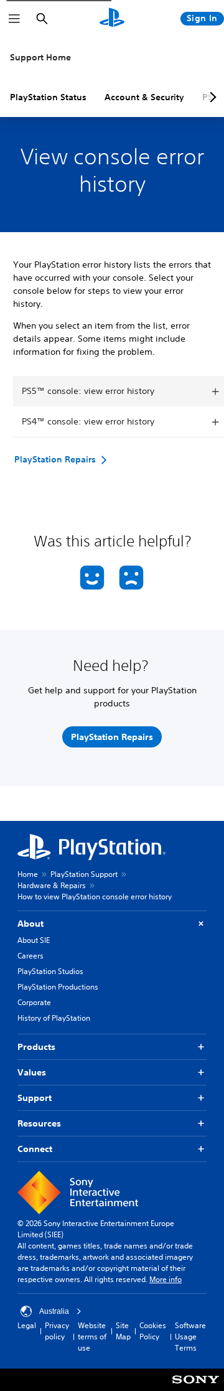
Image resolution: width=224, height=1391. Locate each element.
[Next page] (211, 97)
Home (27, 874)
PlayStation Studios (50, 971)
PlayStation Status (48, 97)
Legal (26, 1325)
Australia (54, 1311)
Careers (30, 955)
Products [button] (36, 1046)
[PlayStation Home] (112, 18)
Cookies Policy (152, 1331)
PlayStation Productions (57, 986)
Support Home (40, 57)
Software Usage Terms (190, 1336)
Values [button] (31, 1072)
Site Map (123, 1331)
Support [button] (34, 1097)
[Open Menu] (14, 18)
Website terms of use (92, 1336)
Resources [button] (39, 1123)
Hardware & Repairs (51, 885)
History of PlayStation (53, 1018)
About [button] (30, 923)
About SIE (33, 940)
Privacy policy (57, 1331)
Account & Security (144, 97)
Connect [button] (34, 1148)
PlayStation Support (84, 874)
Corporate (34, 1002)
